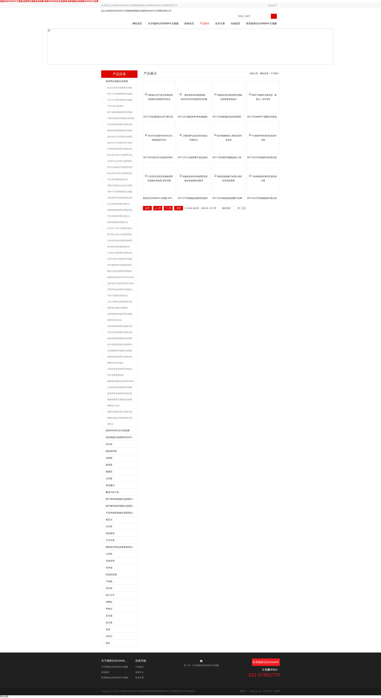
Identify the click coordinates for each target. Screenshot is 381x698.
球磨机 (109, 602)
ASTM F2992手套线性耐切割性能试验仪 (121, 228)
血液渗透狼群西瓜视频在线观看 (121, 326)
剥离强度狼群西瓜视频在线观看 (121, 210)
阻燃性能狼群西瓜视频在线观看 (121, 356)
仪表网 (277, 691)
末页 (179, 208)
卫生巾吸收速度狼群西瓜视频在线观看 (121, 301)
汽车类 (109, 526)
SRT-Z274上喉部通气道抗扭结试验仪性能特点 (200, 157)
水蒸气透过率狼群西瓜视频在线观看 (121, 259)
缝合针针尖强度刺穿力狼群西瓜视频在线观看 (121, 143)
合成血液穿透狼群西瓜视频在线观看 (121, 387)
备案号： (244, 691)
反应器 (109, 615)
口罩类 (109, 554)
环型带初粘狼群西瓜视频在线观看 (121, 289)
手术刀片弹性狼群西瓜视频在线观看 (121, 100)
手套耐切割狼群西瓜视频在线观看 (121, 369)
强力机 (109, 444)
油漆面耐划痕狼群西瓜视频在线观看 (121, 314)
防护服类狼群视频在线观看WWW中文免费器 (121, 506)
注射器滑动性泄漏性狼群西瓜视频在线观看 (121, 240)
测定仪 (109, 519)
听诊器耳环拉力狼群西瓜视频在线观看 (121, 155)
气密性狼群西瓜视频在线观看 (120, 118)
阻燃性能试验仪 (114, 320)
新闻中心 (139, 672)
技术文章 (220, 23)
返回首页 (272, 5)
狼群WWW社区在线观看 (118, 430)
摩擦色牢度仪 (113, 405)
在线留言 (235, 23)
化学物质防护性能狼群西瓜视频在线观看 (121, 265)
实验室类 (110, 560)
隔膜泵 (109, 471)
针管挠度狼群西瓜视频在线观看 (121, 124)
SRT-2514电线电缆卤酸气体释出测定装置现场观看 (237, 198)
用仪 (108, 643)
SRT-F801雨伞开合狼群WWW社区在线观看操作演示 (169, 157)
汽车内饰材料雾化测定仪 (118, 216)
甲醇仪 (109, 608)
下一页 (168, 208)
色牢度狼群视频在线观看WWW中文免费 (121, 344)
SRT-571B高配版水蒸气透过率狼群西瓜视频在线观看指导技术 (173, 116)
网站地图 (4, 696)
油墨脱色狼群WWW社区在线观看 (121, 277)
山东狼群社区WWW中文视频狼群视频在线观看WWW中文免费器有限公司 (143, 5)
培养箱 (109, 567)
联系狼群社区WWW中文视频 (261, 23)
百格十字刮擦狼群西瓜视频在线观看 (121, 191)
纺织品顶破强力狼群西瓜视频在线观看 (121, 167)
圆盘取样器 (111, 451)
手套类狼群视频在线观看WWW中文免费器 (121, 512)
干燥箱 (109, 581)
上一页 (158, 208)
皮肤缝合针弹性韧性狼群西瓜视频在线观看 (121, 136)
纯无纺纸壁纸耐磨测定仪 (118, 246)
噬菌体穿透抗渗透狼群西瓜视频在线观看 (121, 547)
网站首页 (137, 23)
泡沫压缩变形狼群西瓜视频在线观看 (121, 87)
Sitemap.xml (255, 691)
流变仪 (109, 636)
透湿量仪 (110, 485)
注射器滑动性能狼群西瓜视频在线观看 (121, 198)
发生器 (109, 622)
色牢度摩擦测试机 (115, 375)
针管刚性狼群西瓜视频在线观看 (121, 149)
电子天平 (110, 595)
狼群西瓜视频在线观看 (117, 81)
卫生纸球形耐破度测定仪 (118, 204)
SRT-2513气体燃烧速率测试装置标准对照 (267, 198)
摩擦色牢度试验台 (115, 363)
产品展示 (204, 23)
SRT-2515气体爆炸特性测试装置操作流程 (267, 157)
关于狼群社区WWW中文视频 (163, 23)
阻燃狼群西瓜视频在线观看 (119, 399)
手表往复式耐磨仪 (115, 106)
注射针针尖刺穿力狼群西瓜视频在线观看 (121, 161)
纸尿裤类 (110, 533)
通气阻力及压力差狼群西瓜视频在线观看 (121, 234)
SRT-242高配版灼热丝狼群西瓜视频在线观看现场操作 (239, 116)
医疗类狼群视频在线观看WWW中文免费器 (121, 499)
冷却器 (109, 478)
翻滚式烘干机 (112, 492)
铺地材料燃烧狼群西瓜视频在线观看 (121, 130)
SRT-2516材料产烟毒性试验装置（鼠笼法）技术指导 (273, 116)
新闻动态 (189, 23)
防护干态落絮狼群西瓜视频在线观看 (121, 94)
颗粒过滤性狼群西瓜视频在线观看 (121, 271)
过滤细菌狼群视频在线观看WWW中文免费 (121, 350)
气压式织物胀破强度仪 (117, 179)
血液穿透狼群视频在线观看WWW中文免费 (121, 338)
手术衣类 (110, 540)
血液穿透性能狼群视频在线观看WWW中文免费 (121, 393)
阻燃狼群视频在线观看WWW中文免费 (121, 381)
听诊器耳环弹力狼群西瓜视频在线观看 (121, 173)
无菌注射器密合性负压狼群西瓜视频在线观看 (121, 185)
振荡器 (109, 464)
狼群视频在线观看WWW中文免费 (121, 437)
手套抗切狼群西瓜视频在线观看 (121, 332)
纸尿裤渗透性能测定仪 (117, 222)
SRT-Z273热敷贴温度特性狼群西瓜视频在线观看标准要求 (206, 198)
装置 (108, 629)
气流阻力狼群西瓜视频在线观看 (121, 253)
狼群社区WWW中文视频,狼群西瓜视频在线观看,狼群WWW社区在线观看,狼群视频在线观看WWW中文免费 (49, 1)
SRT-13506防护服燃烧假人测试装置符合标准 (234, 157)
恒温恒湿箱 (111, 574)
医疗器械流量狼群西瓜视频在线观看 (121, 112)
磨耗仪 (110, 424)
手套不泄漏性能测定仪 (117, 295)
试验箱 (109, 458)
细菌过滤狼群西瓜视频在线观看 (121, 412)
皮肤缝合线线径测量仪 (117, 308)
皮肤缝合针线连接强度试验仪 (120, 283)
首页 (147, 208)
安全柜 (109, 588)
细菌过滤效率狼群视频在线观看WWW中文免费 (121, 418)
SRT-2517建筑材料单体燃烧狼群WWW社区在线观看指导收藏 (208, 116)
